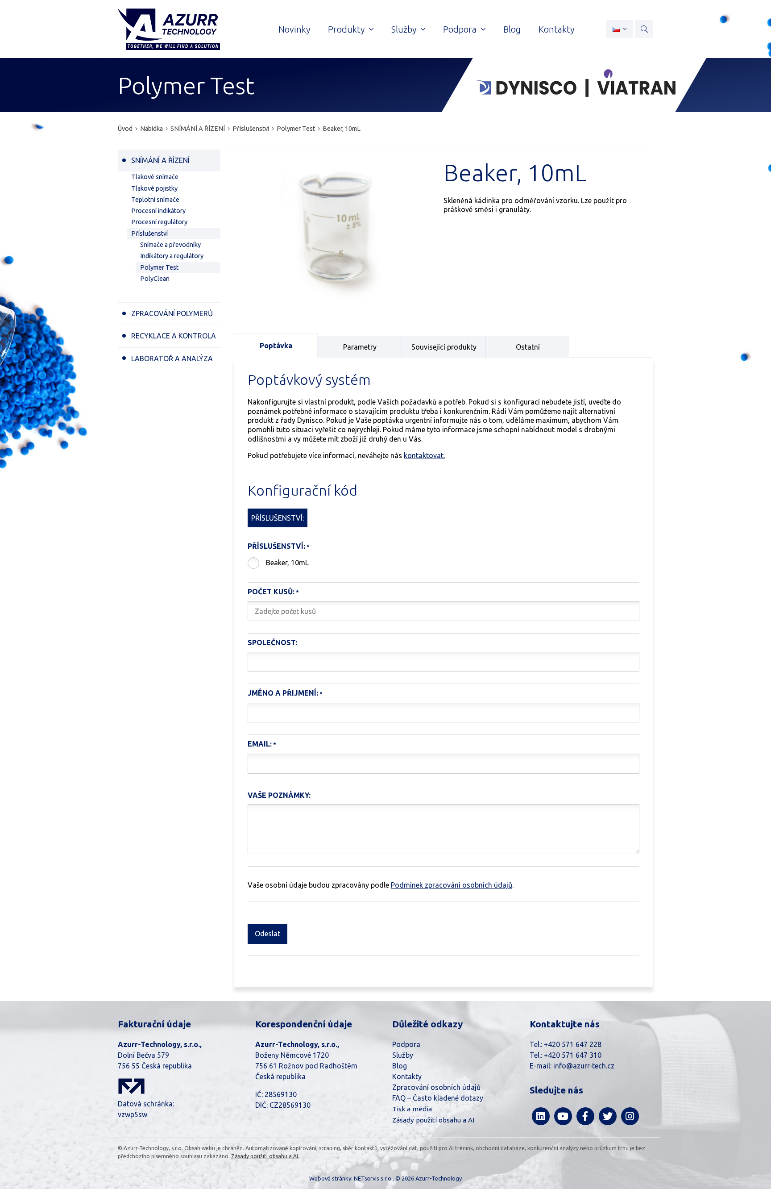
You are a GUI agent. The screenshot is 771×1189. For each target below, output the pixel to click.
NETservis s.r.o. (373, 1178)
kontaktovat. (424, 455)
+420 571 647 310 (572, 1055)
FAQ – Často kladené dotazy (437, 1098)
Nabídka (151, 128)
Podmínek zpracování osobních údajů (451, 885)
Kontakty (407, 1076)
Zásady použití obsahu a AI (433, 1120)
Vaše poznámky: (279, 795)
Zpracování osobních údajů (436, 1087)
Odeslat (267, 934)
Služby (402, 1055)
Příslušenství (250, 128)
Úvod (125, 128)
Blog (399, 1066)
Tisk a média (412, 1109)
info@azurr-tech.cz (583, 1066)
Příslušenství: (276, 546)
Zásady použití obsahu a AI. (265, 1156)
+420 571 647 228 (572, 1044)
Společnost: (272, 642)
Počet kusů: (271, 592)
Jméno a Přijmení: (283, 693)
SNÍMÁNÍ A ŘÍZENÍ (197, 128)
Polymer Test (296, 128)
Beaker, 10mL (287, 563)
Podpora (406, 1044)
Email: (260, 744)
